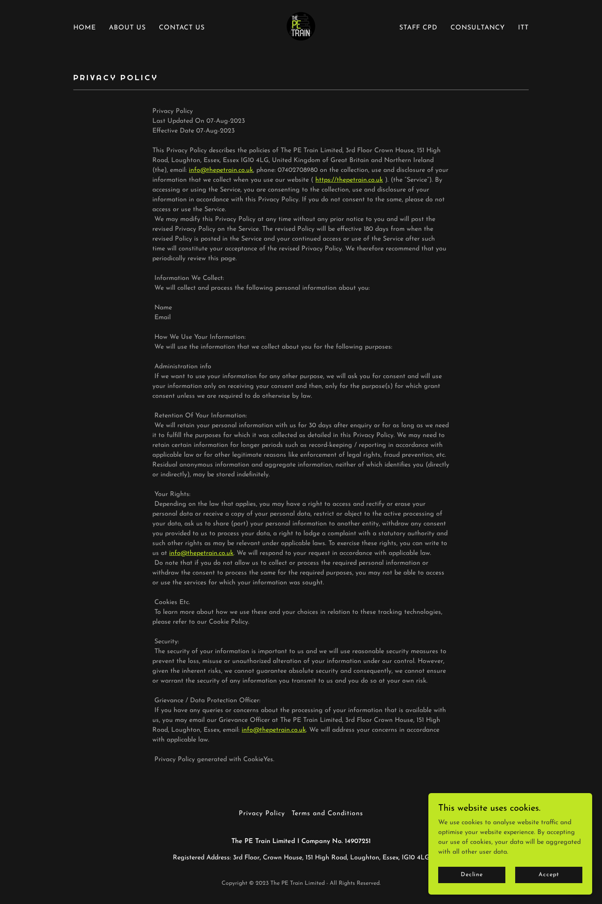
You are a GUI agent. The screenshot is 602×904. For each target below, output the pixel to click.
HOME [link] (84, 28)
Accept (549, 875)
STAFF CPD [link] (418, 28)
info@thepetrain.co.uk (221, 170)
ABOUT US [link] (127, 28)
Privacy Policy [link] (262, 813)
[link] (301, 27)
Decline (472, 875)
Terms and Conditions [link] (327, 813)
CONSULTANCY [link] (477, 28)
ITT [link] (523, 28)
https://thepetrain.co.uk (349, 180)
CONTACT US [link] (182, 28)
